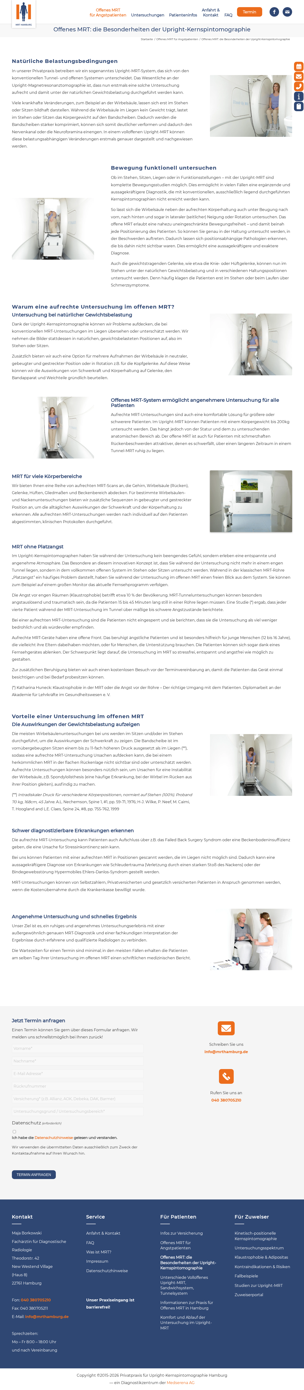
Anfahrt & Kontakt (103, 1233)
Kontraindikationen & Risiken (262, 1267)
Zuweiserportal (249, 1295)
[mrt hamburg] (24, 12)
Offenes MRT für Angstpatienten (175, 1245)
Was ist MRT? (98, 1252)
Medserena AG (181, 1382)
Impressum (97, 1261)
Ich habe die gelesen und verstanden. (64, 1138)
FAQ (90, 1243)
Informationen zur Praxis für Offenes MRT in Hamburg (186, 1305)
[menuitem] (108, 12)
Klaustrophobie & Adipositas (261, 1257)
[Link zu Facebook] (274, 12)
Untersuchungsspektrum (259, 1248)
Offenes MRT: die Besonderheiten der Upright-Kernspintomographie (152, 29)
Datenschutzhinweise (54, 1138)
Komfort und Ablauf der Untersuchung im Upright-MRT (186, 1322)
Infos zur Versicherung (181, 1233)
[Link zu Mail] (287, 12)
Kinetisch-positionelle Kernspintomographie (256, 1236)
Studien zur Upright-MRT (259, 1285)
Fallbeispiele (246, 1276)
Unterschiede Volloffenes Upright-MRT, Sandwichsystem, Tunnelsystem (184, 1285)
